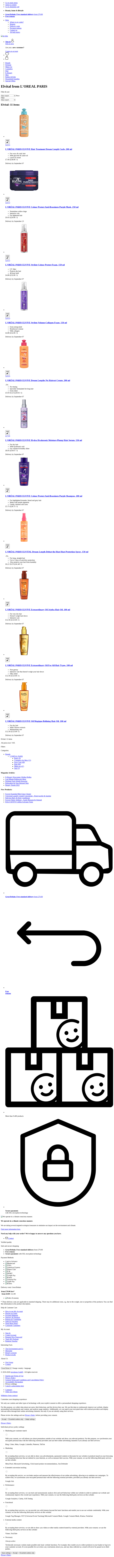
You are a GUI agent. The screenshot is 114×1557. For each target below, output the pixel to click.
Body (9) (17, 758)
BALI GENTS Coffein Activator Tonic (19, 802)
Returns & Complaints (13, 1319)
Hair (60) (17, 764)
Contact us (13, 30)
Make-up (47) (19, 766)
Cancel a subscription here (14, 1386)
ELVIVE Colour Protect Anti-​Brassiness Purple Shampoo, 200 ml (43, 496)
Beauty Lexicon (11, 1353)
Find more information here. (11, 1229)
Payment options (15, 28)
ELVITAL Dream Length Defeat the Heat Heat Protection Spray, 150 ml (46, 552)
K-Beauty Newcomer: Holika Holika (18, 777)
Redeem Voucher (11, 1341)
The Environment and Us (14, 1349)
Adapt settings (30, 1419)
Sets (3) (17, 768)
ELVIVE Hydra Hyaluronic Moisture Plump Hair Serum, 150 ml (43, 440)
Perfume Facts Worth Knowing (16, 781)
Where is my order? (17, 22)
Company (8, 1390)
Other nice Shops (11, 1392)
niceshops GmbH (17, 1372)
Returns (12, 24)
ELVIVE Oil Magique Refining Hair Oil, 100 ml (35, 721)
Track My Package (12, 1339)
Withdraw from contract (9, 1395)
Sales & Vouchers (11, 1321)
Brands (7, 754)
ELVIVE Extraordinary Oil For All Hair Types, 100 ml (39, 665)
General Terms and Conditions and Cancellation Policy (24, 1380)
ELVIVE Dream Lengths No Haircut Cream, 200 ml (37, 380)
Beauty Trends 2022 (12, 785)
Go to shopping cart (12, 7)
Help (7, 20)
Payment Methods (11, 1315)
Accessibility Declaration (14, 1382)
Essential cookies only (16, 1419)
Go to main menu (11, 3)
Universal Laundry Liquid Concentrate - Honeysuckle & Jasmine (28, 796)
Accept (4, 1419)
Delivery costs (15, 26)
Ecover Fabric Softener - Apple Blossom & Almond (23, 800)
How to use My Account (14, 1311)
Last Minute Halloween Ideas (15, 779)
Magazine (8, 1351)
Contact (8, 1364)
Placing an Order (11, 1313)
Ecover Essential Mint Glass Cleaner (18, 794)
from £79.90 (24, 14)
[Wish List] (7, 55)
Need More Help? (11, 1323)
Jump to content (10, 5)
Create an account (11, 51)
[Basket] (59, 58)
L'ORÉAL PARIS (16, 756)
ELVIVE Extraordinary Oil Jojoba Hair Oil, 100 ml (37, 609)
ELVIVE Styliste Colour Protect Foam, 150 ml (35, 265)
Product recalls (10, 1355)
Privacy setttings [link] (11, 1384)
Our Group (9, 1362)
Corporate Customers (12, 1325)
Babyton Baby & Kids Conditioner (17, 798)
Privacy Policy (10, 1378)
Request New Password (13, 1337)
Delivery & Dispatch (12, 1317)
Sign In (7, 1333)
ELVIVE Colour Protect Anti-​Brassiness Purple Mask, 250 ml (41, 207)
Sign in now (9, 44)
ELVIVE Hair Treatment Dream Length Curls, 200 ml (38, 149)
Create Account (10, 1335)
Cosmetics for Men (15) (22, 760)
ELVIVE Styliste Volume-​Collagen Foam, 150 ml (36, 322)
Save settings (6, 1553)
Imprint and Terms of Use (14, 1376)
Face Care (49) (19, 762)
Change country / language (21, 1368)
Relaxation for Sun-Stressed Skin (17, 783)
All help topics (15, 32)
